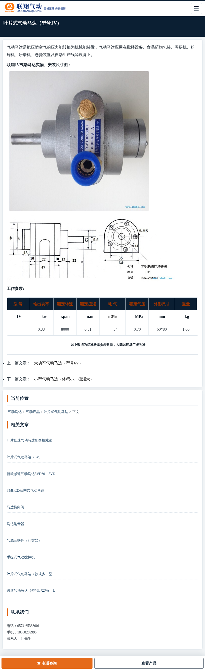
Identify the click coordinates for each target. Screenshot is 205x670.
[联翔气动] (38, 9)
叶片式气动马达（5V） (24, 457)
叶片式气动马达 (56, 412)
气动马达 (15, 412)
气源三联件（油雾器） (24, 540)
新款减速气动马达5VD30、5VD (31, 474)
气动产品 (33, 412)
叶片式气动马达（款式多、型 (29, 574)
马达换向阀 (15, 507)
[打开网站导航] (196, 8)
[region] (102, 316)
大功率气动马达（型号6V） (58, 363)
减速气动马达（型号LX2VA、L (31, 590)
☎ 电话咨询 (47, 663)
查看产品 (149, 663)
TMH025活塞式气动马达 (25, 490)
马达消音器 (15, 524)
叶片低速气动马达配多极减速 (29, 440)
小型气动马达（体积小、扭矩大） (64, 379)
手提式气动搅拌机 (21, 557)
